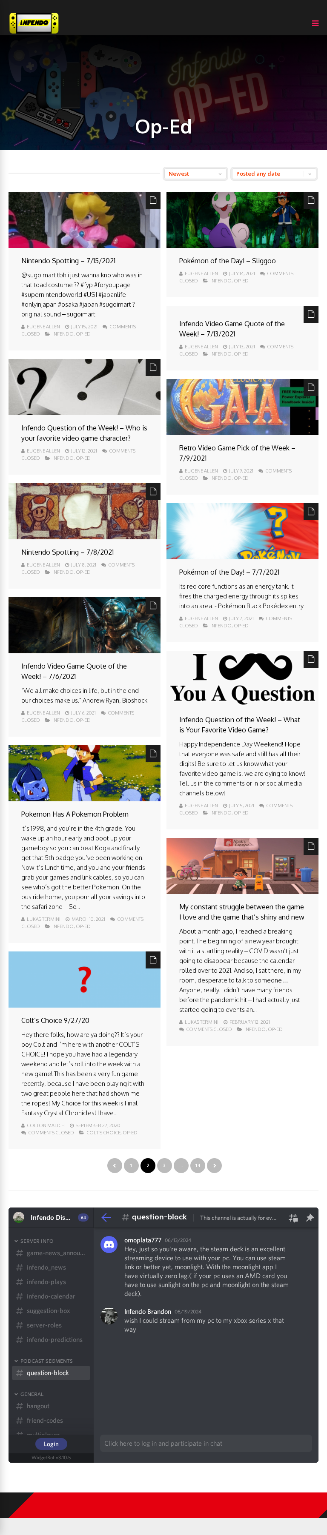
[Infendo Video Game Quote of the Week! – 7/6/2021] (85, 651)
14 (197, 1165)
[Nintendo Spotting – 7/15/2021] (85, 245)
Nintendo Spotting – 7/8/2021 (67, 552)
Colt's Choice (103, 1133)
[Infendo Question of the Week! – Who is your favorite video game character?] (85, 412)
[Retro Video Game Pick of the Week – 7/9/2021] (242, 432)
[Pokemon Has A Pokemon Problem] (85, 799)
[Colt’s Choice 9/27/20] (85, 1005)
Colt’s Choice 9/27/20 (55, 1020)
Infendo (63, 334)
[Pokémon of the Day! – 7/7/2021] (242, 557)
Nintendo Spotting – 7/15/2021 (68, 260)
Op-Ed (83, 334)
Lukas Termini (43, 919)
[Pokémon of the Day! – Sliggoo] (242, 245)
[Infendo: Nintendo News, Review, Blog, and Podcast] (34, 33)
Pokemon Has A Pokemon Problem (75, 814)
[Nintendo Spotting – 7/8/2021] (85, 537)
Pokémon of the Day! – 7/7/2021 (229, 572)
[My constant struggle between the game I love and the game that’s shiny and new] (242, 891)
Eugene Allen (43, 327)
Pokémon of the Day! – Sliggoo (227, 260)
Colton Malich (46, 1125)
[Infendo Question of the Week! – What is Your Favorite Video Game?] (242, 704)
